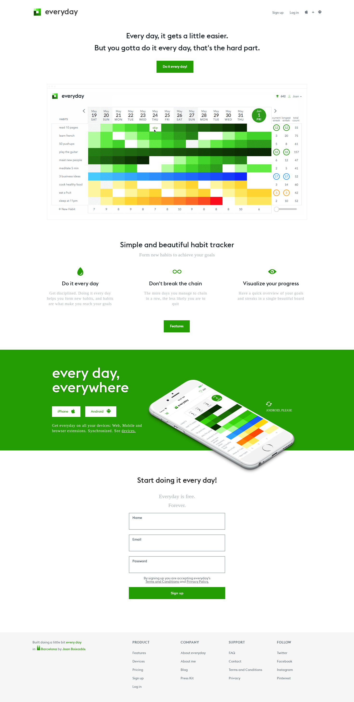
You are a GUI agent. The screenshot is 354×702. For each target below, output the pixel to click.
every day (73, 643)
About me (188, 662)
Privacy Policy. (198, 583)
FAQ (232, 654)
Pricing (137, 671)
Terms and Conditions (162, 583)
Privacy (234, 679)
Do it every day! (175, 68)
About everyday (193, 654)
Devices (138, 662)
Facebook (284, 662)
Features (177, 327)
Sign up (278, 14)
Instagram (285, 671)
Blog (184, 671)
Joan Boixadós (73, 650)
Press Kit (187, 679)
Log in (294, 14)
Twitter (282, 654)
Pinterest (284, 679)
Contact (235, 662)
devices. (129, 431)
